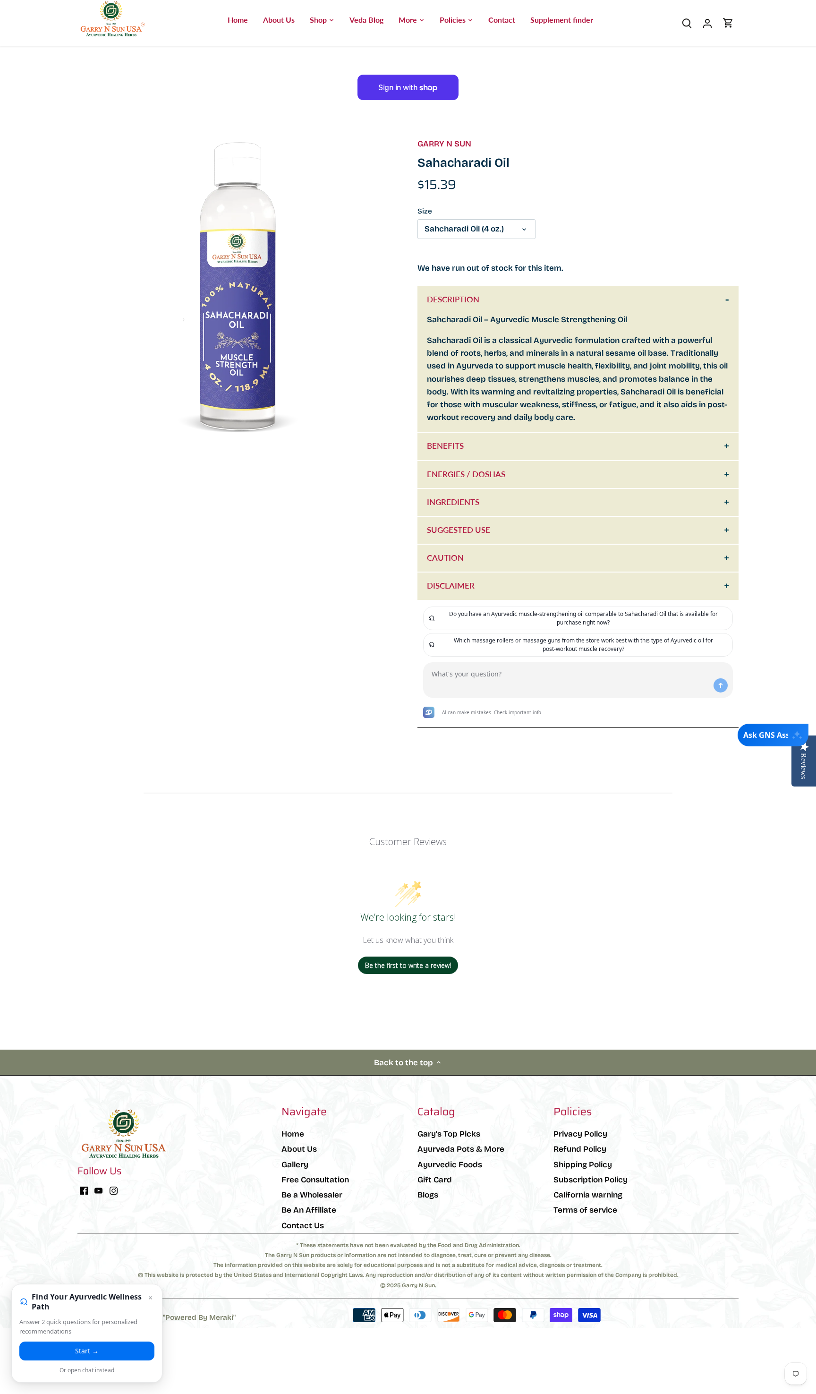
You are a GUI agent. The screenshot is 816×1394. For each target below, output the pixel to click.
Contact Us (302, 1226)
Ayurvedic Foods (449, 1165)
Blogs (427, 1195)
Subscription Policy (590, 1180)
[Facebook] (84, 1190)
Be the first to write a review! (408, 965)
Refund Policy (579, 1149)
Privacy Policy (580, 1134)
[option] (236, 286)
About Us (299, 1149)
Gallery (294, 1165)
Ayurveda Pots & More (460, 1149)
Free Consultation (315, 1180)
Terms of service (585, 1210)
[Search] (686, 23)
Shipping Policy (582, 1165)
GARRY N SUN (444, 144)
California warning (587, 1195)
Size (424, 211)
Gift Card (434, 1180)
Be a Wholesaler (311, 1195)
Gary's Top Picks (448, 1134)
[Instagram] (114, 1190)
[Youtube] (98, 1190)
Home (292, 1134)
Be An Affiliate (308, 1210)
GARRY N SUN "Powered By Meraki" (174, 1317)
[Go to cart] (728, 23)
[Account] (707, 23)
